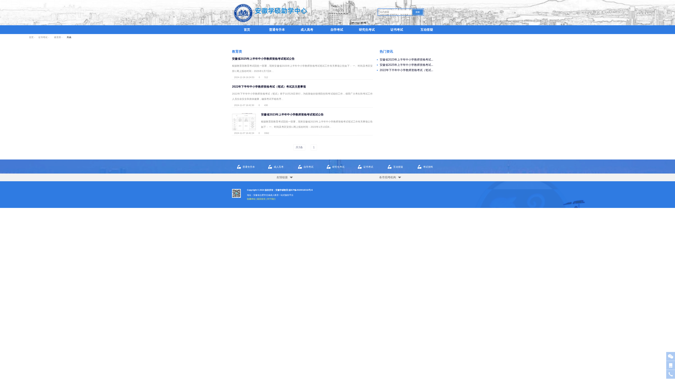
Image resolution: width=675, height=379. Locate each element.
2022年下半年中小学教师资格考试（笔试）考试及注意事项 (269, 86)
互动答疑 (426, 29)
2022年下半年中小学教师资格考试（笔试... (406, 70)
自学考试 (336, 29)
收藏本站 (251, 199)
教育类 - (58, 37)
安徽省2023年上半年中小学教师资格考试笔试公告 (292, 114)
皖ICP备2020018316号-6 (301, 190)
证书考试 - (43, 37)
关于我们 (271, 199)
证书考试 (396, 29)
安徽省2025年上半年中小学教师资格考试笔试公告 (263, 58)
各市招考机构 (387, 177)
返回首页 (261, 199)
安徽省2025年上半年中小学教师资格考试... (406, 64)
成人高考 (307, 29)
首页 (247, 29)
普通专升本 (277, 29)
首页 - (32, 37)
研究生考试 (367, 29)
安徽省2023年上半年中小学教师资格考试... (406, 59)
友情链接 (282, 177)
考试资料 (428, 166)
